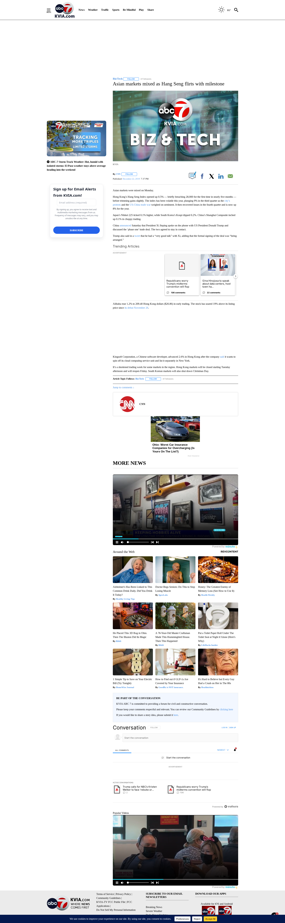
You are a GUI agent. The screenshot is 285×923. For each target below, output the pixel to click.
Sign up (232, 727)
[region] (175, 767)
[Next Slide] (235, 276)
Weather (93, 9)
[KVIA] (65, 10)
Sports (115, 9)
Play (141, 9)
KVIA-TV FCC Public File (110, 902)
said (222, 356)
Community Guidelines (108, 898)
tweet (137, 235)
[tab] (122, 750)
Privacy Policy (123, 894)
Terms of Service (105, 894)
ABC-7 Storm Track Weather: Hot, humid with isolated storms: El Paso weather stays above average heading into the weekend (76, 165)
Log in (224, 727)
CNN (118, 174)
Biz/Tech (139, 379)
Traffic (105, 9)
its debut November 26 (136, 307)
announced (125, 225)
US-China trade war (140, 204)
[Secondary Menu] (51, 10)
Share (150, 9)
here (176, 715)
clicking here (226, 709)
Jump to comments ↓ (123, 387)
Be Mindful (129, 9)
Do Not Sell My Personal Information (116, 909)
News (82, 9)
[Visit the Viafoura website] (231, 806)
